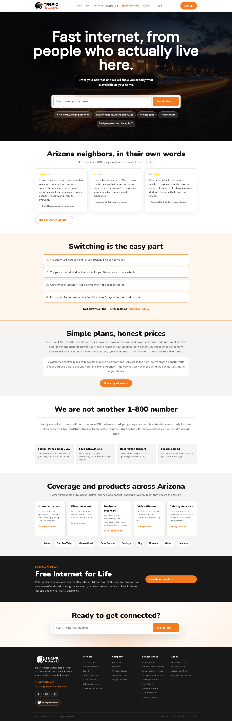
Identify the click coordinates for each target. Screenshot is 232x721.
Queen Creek (86, 543)
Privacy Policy (178, 666)
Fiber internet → (79, 523)
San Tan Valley (65, 543)
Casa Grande (108, 543)
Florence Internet (150, 688)
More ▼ (159, 5)
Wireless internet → (48, 526)
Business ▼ (112, 5)
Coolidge (126, 543)
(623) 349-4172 (138, 309)
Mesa (47, 543)
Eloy (140, 543)
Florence (153, 543)
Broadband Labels (180, 662)
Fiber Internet (89, 662)
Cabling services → (179, 526)
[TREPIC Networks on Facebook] (38, 694)
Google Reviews (119, 679)
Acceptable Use (179, 671)
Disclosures (192, 716)
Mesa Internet (148, 662)
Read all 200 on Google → (54, 219)
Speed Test (88, 671)
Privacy (164, 716)
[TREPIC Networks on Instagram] (46, 694)
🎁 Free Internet (130, 5)
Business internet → (114, 530)
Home (79, 5)
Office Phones (89, 679)
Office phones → (145, 526)
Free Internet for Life (92, 688)
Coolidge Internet (150, 679)
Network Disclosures (181, 675)
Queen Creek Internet (152, 671)
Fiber (87, 5)
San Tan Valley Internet (153, 666)
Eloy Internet (148, 684)
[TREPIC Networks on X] (54, 694)
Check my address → (116, 383)
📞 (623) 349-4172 (45, 682)
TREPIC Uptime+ (90, 675)
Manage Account (120, 675)
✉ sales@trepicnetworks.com (51, 686)
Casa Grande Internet (152, 675)
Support (147, 5)
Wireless (98, 5)
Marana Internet (149, 697)
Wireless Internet (91, 666)
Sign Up (188, 5)
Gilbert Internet (149, 692)
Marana (184, 543)
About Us (116, 662)
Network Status (119, 671)
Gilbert (169, 543)
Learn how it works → (161, 579)
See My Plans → (166, 101)
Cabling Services (91, 684)
